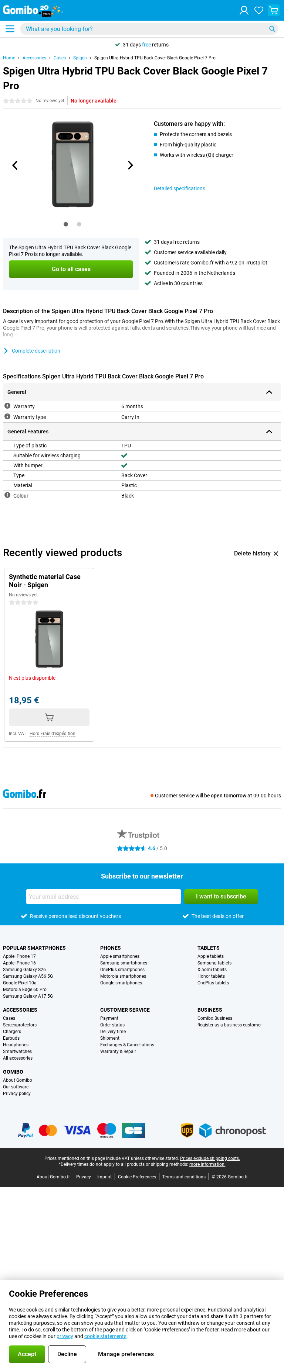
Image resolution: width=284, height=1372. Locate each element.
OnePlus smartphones (122, 969)
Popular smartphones (34, 948)
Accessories (34, 57)
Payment (109, 1018)
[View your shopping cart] (273, 10)
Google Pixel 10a (20, 982)
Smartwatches (17, 1051)
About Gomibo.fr (53, 1176)
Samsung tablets (214, 963)
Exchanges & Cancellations (127, 1044)
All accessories (18, 1058)
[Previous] (15, 165)
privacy (65, 1336)
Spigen (80, 57)
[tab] (66, 224)
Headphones (15, 1044)
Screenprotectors (20, 1025)
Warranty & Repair (118, 1051)
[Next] (129, 165)
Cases (60, 57)
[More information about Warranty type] (7, 416)
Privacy (83, 1176)
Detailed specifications (179, 188)
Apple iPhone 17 (19, 956)
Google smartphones (121, 982)
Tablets (208, 948)
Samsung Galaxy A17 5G (28, 996)
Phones (110, 948)
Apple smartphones (119, 956)
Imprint (104, 1176)
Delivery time (113, 1031)
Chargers (12, 1031)
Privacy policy (17, 1093)
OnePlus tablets (213, 982)
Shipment (109, 1038)
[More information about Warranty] (7, 406)
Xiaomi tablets (212, 969)
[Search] (272, 29)
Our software (15, 1086)
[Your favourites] (258, 10)
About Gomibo (17, 1080)
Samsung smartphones (123, 963)
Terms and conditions (184, 1176)
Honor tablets (211, 976)
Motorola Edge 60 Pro (25, 989)
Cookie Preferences (137, 1176)
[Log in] (244, 10)
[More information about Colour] (7, 495)
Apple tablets (210, 956)
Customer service (125, 1010)
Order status (112, 1025)
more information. (207, 1164)
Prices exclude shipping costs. (210, 1158)
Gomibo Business (214, 1018)
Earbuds (11, 1038)
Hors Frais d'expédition (52, 733)
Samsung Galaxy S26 (24, 969)
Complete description (36, 351)
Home (9, 57)
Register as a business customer (229, 1025)
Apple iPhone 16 (19, 963)
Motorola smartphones (123, 976)
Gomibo (13, 1072)
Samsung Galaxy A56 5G (28, 976)
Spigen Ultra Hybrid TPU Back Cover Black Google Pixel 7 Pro (155, 57)
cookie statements (105, 1336)
